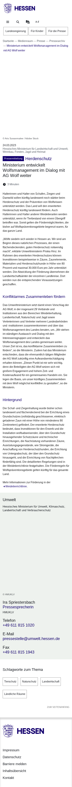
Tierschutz (10, 681)
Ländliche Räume (14, 694)
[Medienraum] (27, 22)
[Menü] (7, 22)
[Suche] (17, 22)
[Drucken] (50, 184)
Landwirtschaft (50, 681)
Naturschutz (29, 681)
